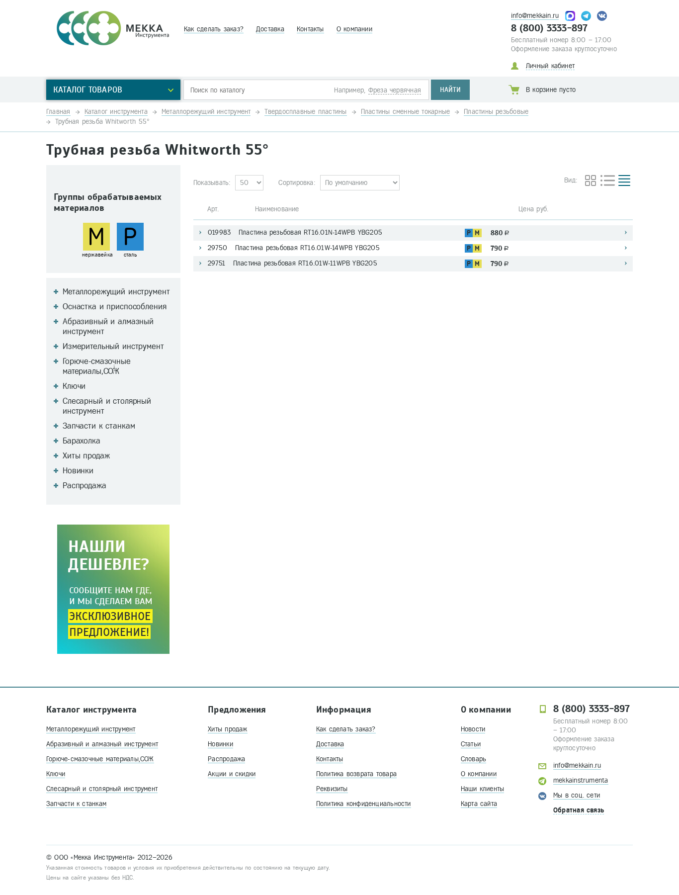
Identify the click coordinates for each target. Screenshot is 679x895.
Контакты (310, 29)
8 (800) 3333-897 (549, 28)
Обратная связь (578, 810)
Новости (473, 729)
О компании (354, 29)
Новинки (220, 744)
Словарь (474, 759)
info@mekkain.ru (535, 15)
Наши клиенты (483, 789)
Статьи (471, 744)
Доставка (270, 29)
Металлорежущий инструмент (91, 729)
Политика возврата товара (356, 774)
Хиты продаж (227, 729)
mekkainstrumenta (580, 780)
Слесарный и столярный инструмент (102, 789)
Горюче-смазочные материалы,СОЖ (100, 759)
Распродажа (226, 759)
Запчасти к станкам (76, 803)
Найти (450, 90)
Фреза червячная (394, 90)
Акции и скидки (231, 774)
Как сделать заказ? (214, 29)
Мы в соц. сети (576, 795)
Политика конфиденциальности (363, 803)
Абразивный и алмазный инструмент (102, 744)
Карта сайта (479, 803)
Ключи (55, 774)
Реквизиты (332, 789)
